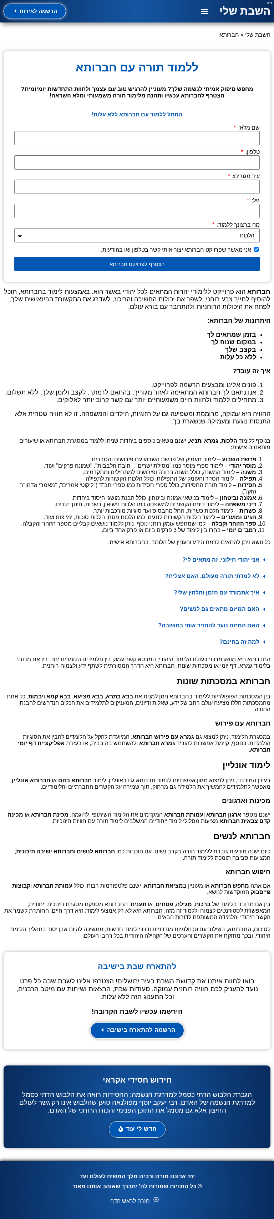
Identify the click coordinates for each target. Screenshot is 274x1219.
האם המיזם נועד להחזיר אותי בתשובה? (208, 625)
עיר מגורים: (245, 176)
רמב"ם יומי (241, 530)
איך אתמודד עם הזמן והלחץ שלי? (216, 593)
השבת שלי (244, 11)
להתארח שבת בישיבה (137, 966)
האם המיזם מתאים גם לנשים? (219, 609)
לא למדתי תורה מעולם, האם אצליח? (212, 576)
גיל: (255, 200)
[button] (204, 11)
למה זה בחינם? (239, 642)
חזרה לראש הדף (130, 1201)
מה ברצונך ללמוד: (237, 225)
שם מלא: (248, 128)
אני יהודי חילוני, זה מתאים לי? (220, 560)
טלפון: (252, 152)
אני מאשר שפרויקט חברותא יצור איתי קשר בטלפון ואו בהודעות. (176, 250)
